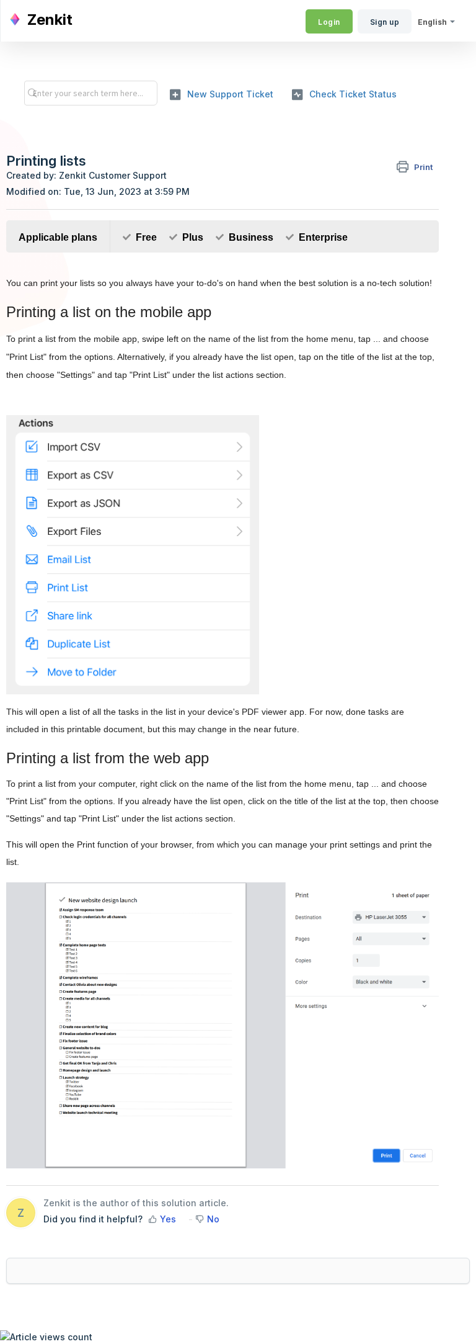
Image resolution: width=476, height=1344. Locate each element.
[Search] (29, 93)
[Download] (215, 677)
